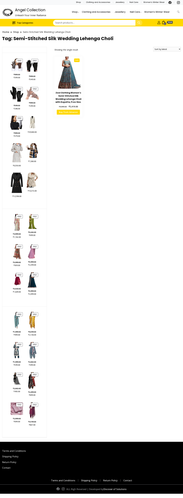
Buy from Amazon (68, 112)
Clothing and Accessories (98, 2)
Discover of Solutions (115, 489)
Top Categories (25, 22)
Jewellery (119, 2)
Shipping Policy (10, 456)
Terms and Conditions (14, 450)
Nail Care (134, 2)
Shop (78, 2)
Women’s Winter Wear (154, 2)
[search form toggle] (178, 12)
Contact (6, 467)
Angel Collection (30, 10)
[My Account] (158, 22)
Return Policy (9, 462)
